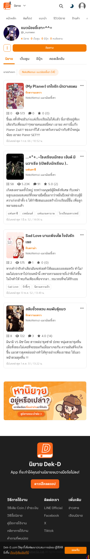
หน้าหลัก (11, 18)
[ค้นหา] (61, 6)
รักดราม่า (31, 248)
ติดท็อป (27, 18)
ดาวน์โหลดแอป (45, 484)
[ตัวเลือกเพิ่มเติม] (7, 48)
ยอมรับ (76, 550)
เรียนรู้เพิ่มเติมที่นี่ (19, 552)
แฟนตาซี (31, 169)
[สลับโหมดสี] (71, 6)
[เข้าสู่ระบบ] (82, 6)
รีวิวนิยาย (59, 18)
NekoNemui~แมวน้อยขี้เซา (36, 72)
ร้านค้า (76, 18)
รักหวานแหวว (34, 92)
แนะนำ (43, 18)
